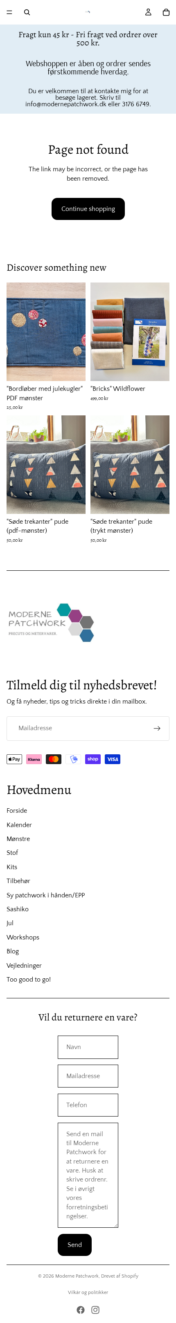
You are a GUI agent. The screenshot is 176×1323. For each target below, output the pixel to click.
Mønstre (18, 839)
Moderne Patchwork (77, 1276)
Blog (13, 951)
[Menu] (9, 12)
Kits (12, 867)
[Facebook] (81, 1310)
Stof (12, 853)
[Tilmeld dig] (157, 728)
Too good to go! (29, 979)
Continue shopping (88, 209)
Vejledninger (24, 965)
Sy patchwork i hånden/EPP (46, 895)
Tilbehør (18, 881)
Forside (17, 810)
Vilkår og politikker (88, 1292)
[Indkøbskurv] (166, 12)
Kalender (19, 825)
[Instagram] (95, 1310)
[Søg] (27, 12)
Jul (10, 923)
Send (75, 1245)
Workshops (23, 937)
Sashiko (18, 909)
